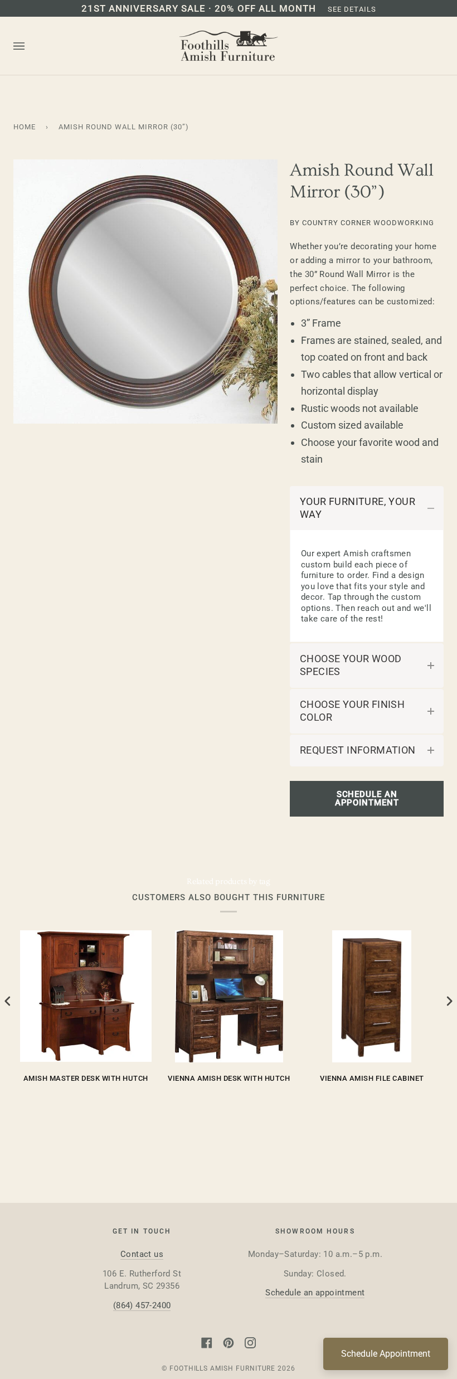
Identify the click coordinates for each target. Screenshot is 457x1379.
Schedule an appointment (314, 1293)
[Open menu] (30, 46)
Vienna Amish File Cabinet (372, 1078)
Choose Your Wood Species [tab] (350, 665)
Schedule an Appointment (367, 798)
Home (24, 127)
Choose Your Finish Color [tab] (352, 711)
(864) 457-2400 (142, 1305)
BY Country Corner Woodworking (362, 222)
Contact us (141, 1254)
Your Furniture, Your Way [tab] (357, 508)
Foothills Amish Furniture (222, 1368)
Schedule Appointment (385, 1353)
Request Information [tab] (358, 750)
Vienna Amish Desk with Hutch (229, 1078)
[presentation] (8, 1000)
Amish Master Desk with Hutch (85, 1078)
